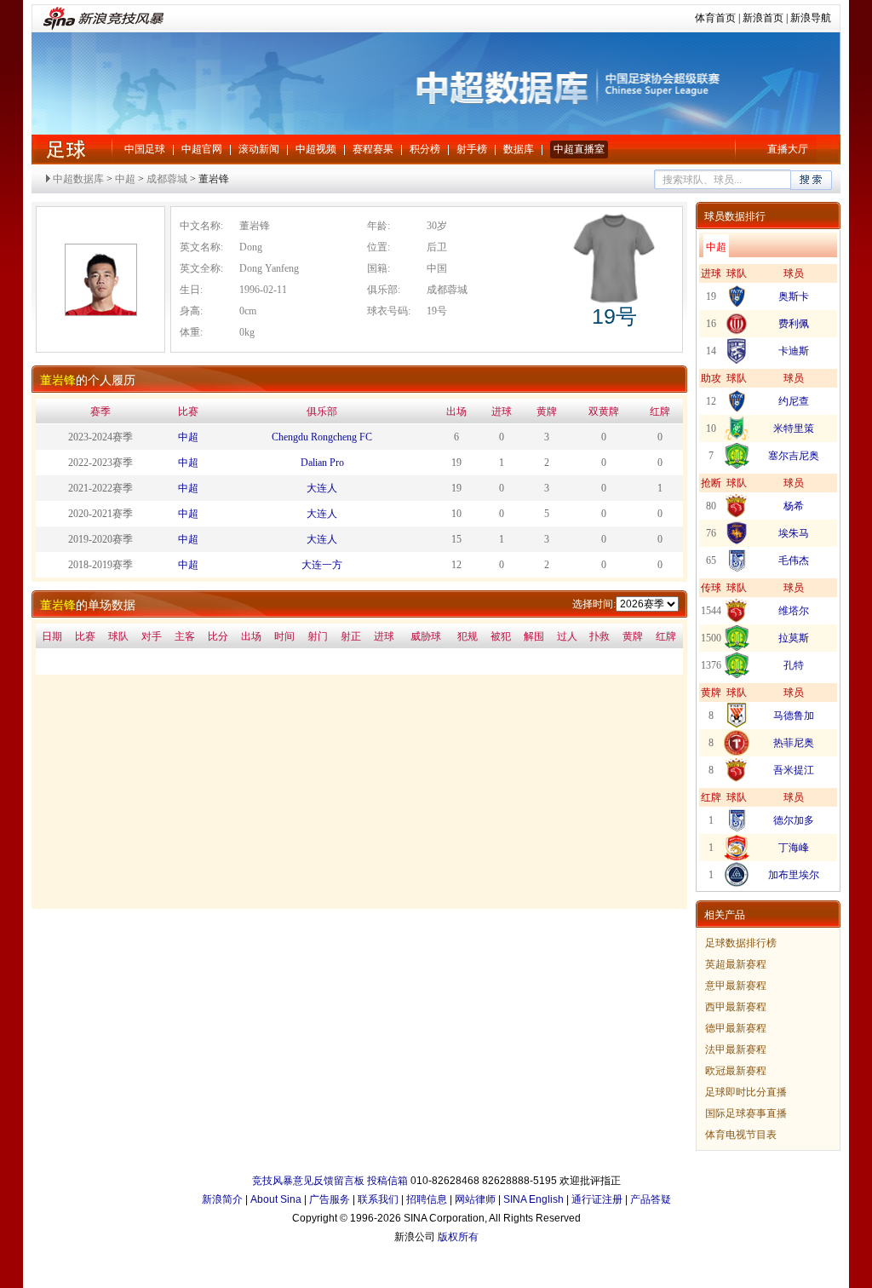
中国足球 (144, 149)
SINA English (533, 1199)
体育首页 (715, 18)
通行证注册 (596, 1199)
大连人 (322, 488)
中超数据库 (78, 179)
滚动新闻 (258, 149)
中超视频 (315, 149)
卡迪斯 (793, 351)
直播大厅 (787, 149)
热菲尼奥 (793, 743)
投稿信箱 (387, 1181)
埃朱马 (793, 533)
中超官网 (201, 149)
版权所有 (458, 1237)
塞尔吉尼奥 (793, 456)
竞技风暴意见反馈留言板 (308, 1181)
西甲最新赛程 (735, 1007)
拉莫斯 (793, 638)
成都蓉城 (166, 179)
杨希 (793, 506)
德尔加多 (793, 820)
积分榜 (425, 149)
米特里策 (793, 428)
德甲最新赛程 (735, 1028)
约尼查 (793, 401)
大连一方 (321, 565)
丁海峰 (793, 848)
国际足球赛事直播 (746, 1113)
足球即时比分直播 (746, 1092)
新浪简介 (222, 1199)
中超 (65, 149)
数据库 (518, 149)
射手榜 (471, 149)
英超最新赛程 (735, 964)
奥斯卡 (793, 296)
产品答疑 (650, 1199)
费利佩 (793, 324)
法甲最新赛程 (735, 1049)
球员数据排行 (735, 216)
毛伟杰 (793, 560)
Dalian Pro (322, 463)
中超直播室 (579, 149)
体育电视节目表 (741, 1135)
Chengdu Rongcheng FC (322, 437)
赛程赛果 (373, 149)
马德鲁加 (793, 716)
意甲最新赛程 (735, 986)
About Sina (275, 1199)
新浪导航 (810, 18)
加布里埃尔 (793, 875)
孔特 (793, 665)
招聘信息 (426, 1199)
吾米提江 (793, 770)
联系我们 (378, 1199)
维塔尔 (793, 611)
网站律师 (475, 1199)
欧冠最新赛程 (735, 1071)
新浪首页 (763, 18)
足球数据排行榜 (741, 943)
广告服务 (329, 1199)
